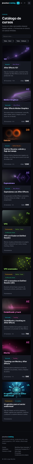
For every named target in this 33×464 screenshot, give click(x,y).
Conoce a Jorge (6, 451)
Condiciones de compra (21, 455)
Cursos (4, 447)
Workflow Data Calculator (23, 447)
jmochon (8, 3)
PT (24, 3)
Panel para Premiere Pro (22, 449)
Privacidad (18, 453)
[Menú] (29, 3)
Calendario (5, 449)
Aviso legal (18, 451)
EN (21, 3)
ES (18, 3)
